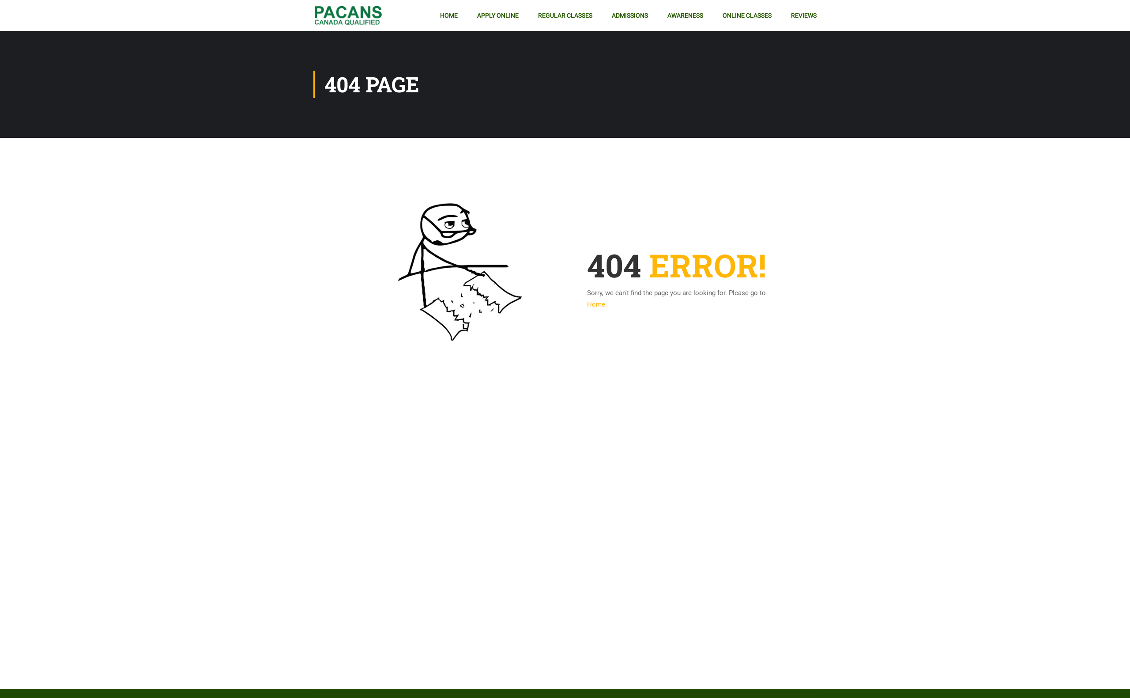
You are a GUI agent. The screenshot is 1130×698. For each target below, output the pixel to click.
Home (449, 15)
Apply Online (498, 15)
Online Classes (747, 15)
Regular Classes (565, 15)
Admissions (630, 15)
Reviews (804, 15)
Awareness (685, 15)
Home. (597, 304)
